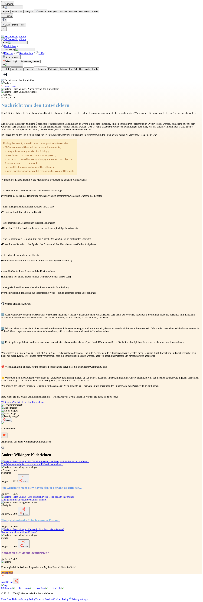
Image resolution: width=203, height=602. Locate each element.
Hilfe (41, 53)
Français (29, 11)
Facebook (24, 588)
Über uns (8, 53)
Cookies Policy (61, 599)
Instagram (41, 588)
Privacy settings (80, 599)
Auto (7, 25)
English (6, 11)
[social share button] (16, 581)
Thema (8, 16)
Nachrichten (10, 46)
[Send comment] (4, 435)
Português (53, 11)
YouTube (57, 588)
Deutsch (42, 11)
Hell (23, 25)
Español (73, 11)
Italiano (63, 11)
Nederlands (84, 11)
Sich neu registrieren (29, 61)
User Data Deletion (11, 599)
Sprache (9, 4)
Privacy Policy (28, 599)
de (4, 7)
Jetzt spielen (7, 572)
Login (15, 61)
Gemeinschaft (26, 53)
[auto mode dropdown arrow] (4, 20)
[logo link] (4, 585)
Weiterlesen (22, 402)
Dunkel (15, 25)
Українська (17, 11)
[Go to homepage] (101, 38)
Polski (95, 11)
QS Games (6, 588)
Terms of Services (44, 599)
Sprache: (10, 57)
